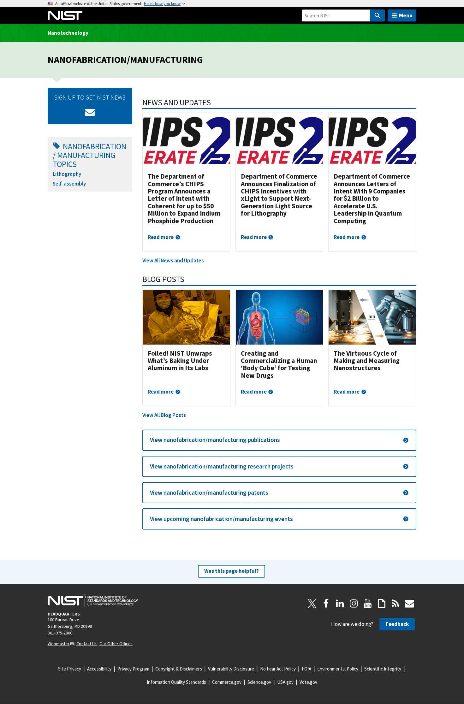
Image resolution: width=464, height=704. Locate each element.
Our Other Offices (116, 643)
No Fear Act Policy (278, 669)
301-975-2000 (60, 633)
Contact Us (86, 643)
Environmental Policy (337, 669)
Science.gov (259, 682)
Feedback (397, 624)
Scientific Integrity (382, 669)
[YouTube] (368, 603)
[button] (279, 440)
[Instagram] (354, 603)
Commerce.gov (226, 682)
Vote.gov (308, 682)
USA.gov (285, 682)
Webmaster (58, 643)
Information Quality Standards (176, 682)
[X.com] (312, 603)
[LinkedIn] (340, 603)
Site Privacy (69, 669)
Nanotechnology (68, 32)
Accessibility (99, 669)
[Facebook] (326, 603)
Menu (406, 15)
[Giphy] (382, 603)
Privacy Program (133, 669)
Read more (161, 237)
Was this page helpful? (231, 570)
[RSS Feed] (395, 603)
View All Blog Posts (164, 415)
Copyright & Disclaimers (178, 669)
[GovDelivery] (90, 112)
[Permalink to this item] (215, 102)
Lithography (67, 173)
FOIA (306, 669)
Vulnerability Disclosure (231, 669)
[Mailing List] (409, 603)
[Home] (65, 15)
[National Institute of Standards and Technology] (93, 600)
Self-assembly (69, 183)
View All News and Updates (173, 260)
